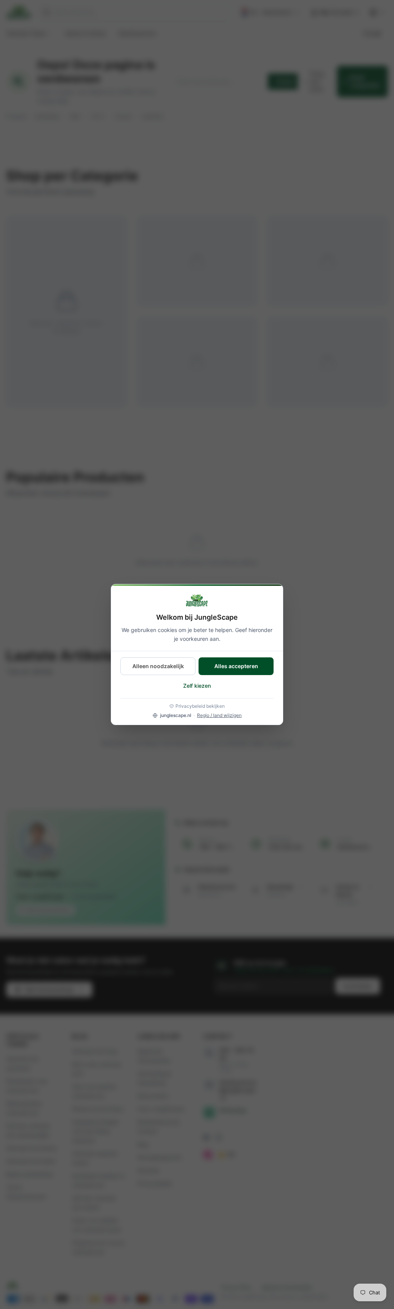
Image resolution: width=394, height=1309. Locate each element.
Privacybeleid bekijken (200, 706)
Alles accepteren (236, 666)
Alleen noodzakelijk (158, 666)
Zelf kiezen (197, 685)
